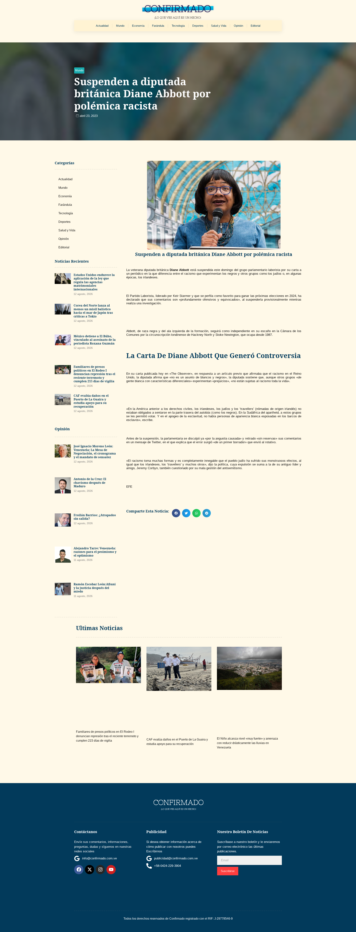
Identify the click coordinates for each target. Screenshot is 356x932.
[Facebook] (78, 869)
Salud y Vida (218, 25)
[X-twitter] (89, 869)
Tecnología (178, 25)
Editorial (255, 25)
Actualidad (102, 25)
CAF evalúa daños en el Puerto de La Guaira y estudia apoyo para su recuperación (91, 401)
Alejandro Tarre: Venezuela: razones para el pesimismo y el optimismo (95, 551)
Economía (138, 25)
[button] (79, 70)
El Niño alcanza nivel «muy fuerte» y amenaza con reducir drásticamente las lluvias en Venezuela (247, 743)
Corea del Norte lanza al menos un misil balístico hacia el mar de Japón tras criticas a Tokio (93, 310)
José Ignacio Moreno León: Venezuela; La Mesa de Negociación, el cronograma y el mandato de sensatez (95, 451)
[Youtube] (111, 869)
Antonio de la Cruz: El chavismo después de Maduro (90, 482)
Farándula (158, 25)
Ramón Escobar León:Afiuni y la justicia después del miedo (95, 587)
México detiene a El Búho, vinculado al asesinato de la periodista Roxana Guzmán (95, 339)
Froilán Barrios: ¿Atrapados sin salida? (95, 517)
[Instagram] (100, 869)
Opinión (238, 25)
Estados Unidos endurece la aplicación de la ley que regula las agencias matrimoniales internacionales (94, 282)
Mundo (120, 25)
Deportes (197, 25)
